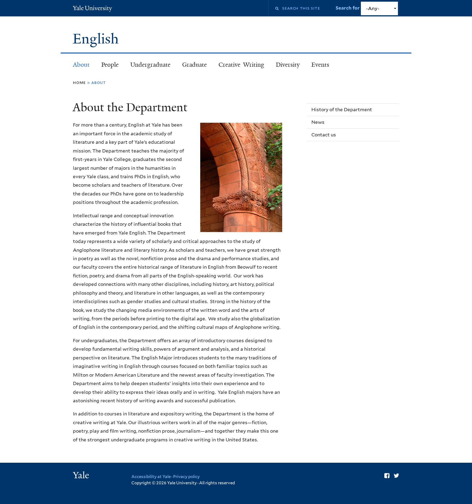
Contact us (323, 134)
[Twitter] (396, 476)
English (97, 39)
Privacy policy (186, 476)
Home (79, 82)
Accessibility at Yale (151, 476)
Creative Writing (241, 65)
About (81, 65)
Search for (348, 8)
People (110, 65)
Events (320, 65)
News (317, 122)
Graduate (194, 65)
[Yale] (81, 476)
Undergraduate (150, 65)
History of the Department (341, 109)
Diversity (288, 65)
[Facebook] (387, 476)
